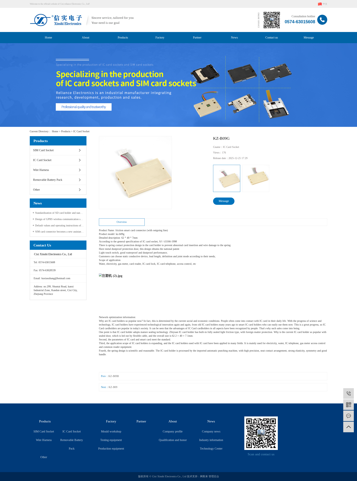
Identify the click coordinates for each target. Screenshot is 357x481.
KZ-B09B (113, 376)
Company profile (173, 431)
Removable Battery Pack (47, 179)
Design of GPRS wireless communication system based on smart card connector (59, 219)
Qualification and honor (173, 440)
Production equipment (111, 448)
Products (123, 37)
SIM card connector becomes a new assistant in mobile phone (59, 231)
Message (309, 37)
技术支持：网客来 (198, 476)
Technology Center (211, 448)
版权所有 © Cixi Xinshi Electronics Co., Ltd (162, 476)
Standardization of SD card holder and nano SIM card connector (59, 212)
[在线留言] (348, 416)
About (85, 37)
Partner (197, 37)
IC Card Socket (81, 131)
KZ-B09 (113, 387)
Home (48, 37)
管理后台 (214, 476)
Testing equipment (111, 440)
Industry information (211, 440)
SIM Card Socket (43, 150)
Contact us (271, 37)
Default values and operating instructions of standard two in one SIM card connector (59, 225)
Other (36, 189)
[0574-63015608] (348, 393)
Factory (159, 37)
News (234, 37)
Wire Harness (41, 169)
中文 (324, 4)
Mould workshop (111, 431)
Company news (211, 431)
